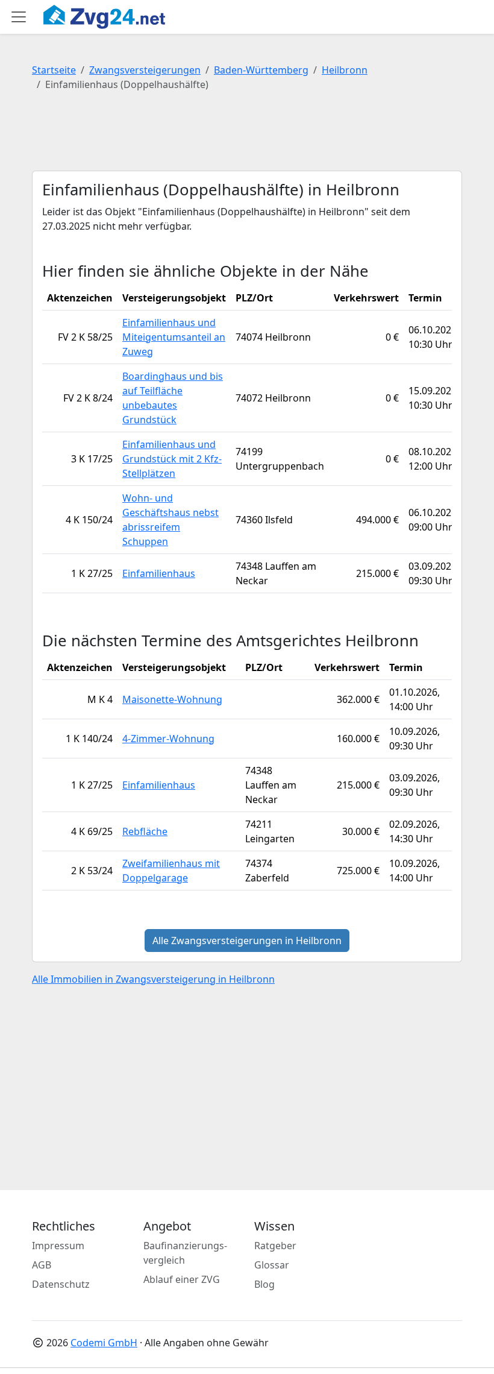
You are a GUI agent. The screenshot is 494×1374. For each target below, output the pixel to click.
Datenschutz (61, 1284)
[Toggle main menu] (18, 16)
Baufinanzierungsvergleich (185, 1253)
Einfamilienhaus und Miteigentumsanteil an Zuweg (173, 337)
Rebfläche (144, 831)
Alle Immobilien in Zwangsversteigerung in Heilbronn (153, 979)
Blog (264, 1284)
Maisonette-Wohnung (172, 699)
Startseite (54, 70)
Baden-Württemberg (261, 70)
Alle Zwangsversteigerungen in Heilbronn (247, 940)
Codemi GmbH (103, 1342)
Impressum (58, 1245)
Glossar (271, 1265)
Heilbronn (344, 70)
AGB (41, 1265)
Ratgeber (275, 1245)
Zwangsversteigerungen (145, 70)
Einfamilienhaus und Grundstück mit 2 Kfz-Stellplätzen (172, 459)
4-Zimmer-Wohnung (168, 738)
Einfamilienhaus (158, 573)
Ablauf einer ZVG (181, 1279)
